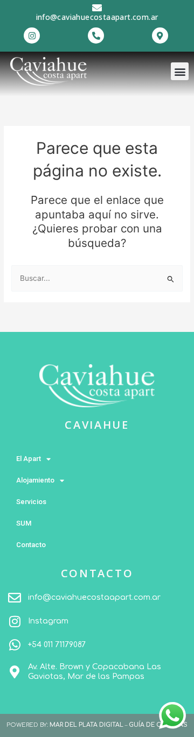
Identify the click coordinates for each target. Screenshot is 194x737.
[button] (180, 71)
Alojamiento (35, 480)
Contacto (31, 545)
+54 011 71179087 (57, 645)
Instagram (48, 621)
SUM (23, 523)
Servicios (31, 502)
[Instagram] (14, 621)
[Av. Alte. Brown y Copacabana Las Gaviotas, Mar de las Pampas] (14, 671)
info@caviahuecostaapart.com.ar (97, 17)
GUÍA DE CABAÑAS (158, 724)
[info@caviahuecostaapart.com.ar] (97, 7)
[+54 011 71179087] (14, 645)
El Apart (28, 459)
